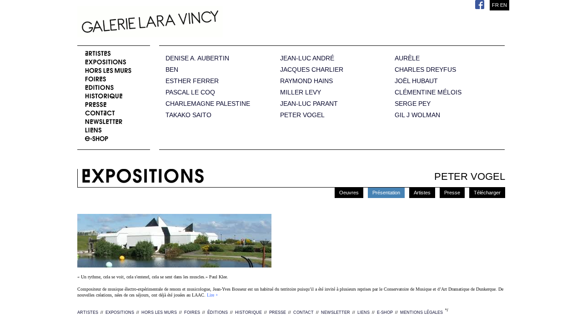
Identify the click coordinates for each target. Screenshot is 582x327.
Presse (452, 192)
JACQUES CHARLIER (311, 70)
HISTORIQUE (248, 312)
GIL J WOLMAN (417, 115)
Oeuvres (349, 192)
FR (495, 5)
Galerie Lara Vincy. (195, 22)
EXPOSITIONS (119, 312)
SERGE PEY (413, 104)
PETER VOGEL (302, 115)
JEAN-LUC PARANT (309, 104)
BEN (172, 70)
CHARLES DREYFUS (425, 70)
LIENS (363, 312)
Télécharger (487, 192)
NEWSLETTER (335, 312)
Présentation (386, 192)
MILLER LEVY (300, 92)
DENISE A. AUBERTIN (197, 58)
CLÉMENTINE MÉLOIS (428, 92)
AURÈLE (407, 58)
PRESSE (277, 312)
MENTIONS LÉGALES (421, 312)
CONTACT (303, 312)
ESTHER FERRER (192, 81)
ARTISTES (87, 312)
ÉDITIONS (217, 312)
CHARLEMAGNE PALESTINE (208, 104)
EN (503, 5)
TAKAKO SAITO (188, 115)
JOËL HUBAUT (416, 81)
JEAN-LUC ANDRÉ (307, 58)
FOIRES (192, 312)
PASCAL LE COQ (190, 92)
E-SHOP (385, 312)
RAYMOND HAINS (306, 81)
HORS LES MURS (159, 312)
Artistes (422, 192)
